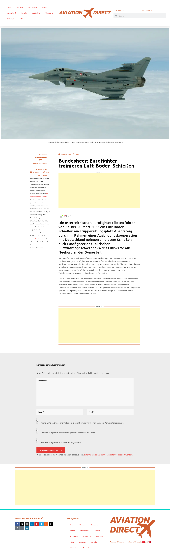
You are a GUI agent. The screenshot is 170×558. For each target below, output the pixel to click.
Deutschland (32, 7)
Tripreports (49, 13)
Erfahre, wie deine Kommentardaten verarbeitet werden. (108, 454)
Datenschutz (74, 548)
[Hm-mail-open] (22, 528)
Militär (21, 19)
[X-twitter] (22, 524)
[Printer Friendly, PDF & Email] (65, 216)
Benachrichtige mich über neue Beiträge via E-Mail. (62, 442)
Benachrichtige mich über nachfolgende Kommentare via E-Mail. (68, 432)
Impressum (82, 542)
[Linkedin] (32, 524)
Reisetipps (10, 19)
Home (9, 7)
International (11, 13)
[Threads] (51, 524)
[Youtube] (36, 524)
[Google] (17, 528)
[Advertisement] (99, 190)
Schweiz (44, 7)
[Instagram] (27, 524)
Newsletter (87, 548)
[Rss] (46, 524)
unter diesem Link (39, 239)
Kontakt (94, 542)
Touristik (24, 13)
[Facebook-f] (17, 524)
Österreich (19, 7)
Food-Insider (35, 13)
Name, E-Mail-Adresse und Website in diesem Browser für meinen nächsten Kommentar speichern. (82, 423)
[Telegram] (41, 524)
